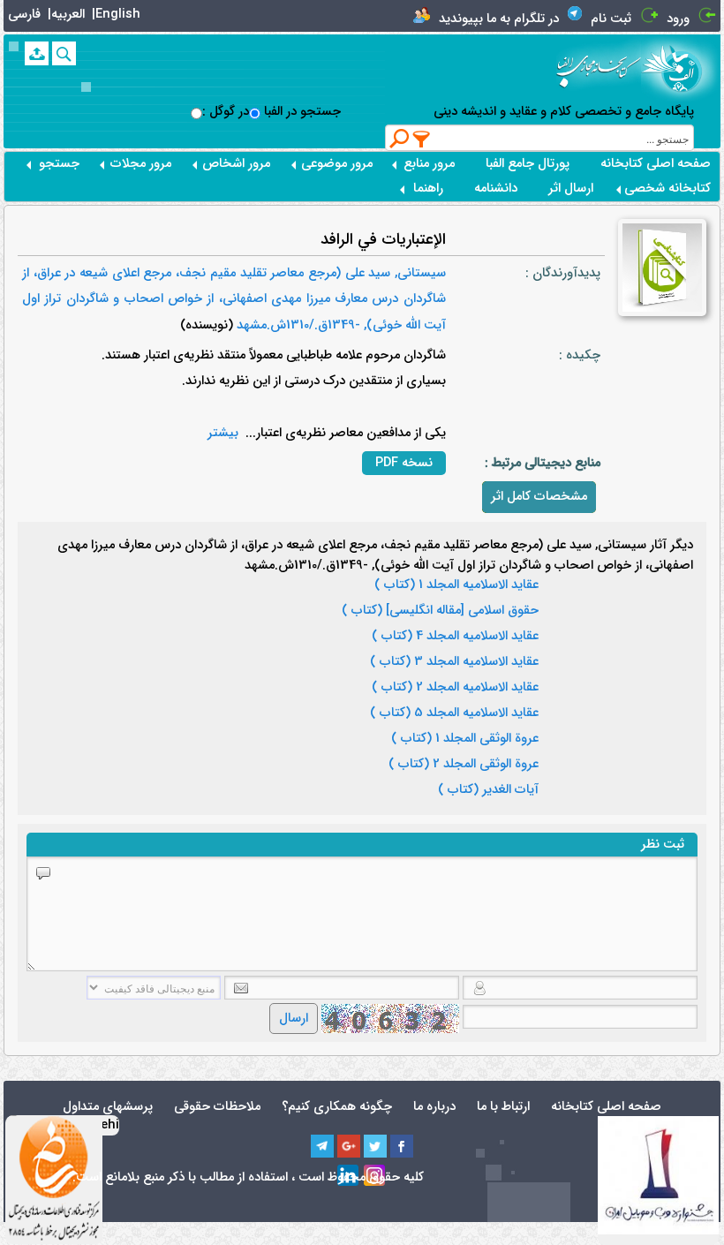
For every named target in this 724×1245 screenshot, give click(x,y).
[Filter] (422, 138)
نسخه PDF (404, 463)
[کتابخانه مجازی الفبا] (680, 68)
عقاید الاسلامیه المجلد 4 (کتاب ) (455, 636)
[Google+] (348, 1146)
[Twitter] (375, 1146)
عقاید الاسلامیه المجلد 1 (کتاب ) (456, 585)
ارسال (293, 1018)
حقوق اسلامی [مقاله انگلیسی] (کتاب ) (440, 611)
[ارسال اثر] (37, 53)
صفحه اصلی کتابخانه (655, 164)
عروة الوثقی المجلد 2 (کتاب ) (463, 764)
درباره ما (434, 1107)
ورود (678, 19)
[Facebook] (401, 1146)
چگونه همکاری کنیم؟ (337, 1107)
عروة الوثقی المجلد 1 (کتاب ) (465, 739)
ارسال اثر (570, 188)
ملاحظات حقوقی (217, 1107)
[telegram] (322, 1146)
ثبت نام (611, 19)
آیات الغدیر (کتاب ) (488, 790)
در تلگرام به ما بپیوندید (499, 19)
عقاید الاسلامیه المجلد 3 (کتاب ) (454, 662)
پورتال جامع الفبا (527, 164)
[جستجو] (64, 53)
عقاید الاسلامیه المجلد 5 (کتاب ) (454, 713)
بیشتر (222, 433)
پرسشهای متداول (108, 1107)
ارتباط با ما (503, 1107)
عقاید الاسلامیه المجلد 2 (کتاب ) (455, 688)
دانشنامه (495, 188)
